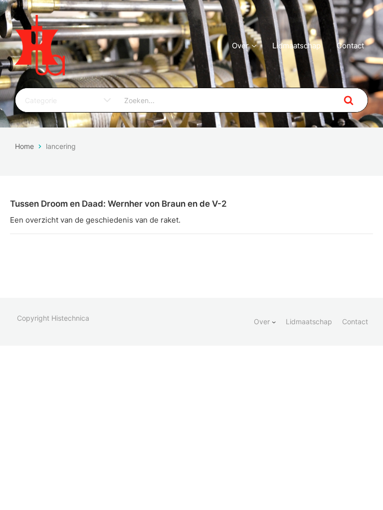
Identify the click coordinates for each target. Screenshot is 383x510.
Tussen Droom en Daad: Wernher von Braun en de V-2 (118, 204)
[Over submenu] (274, 322)
